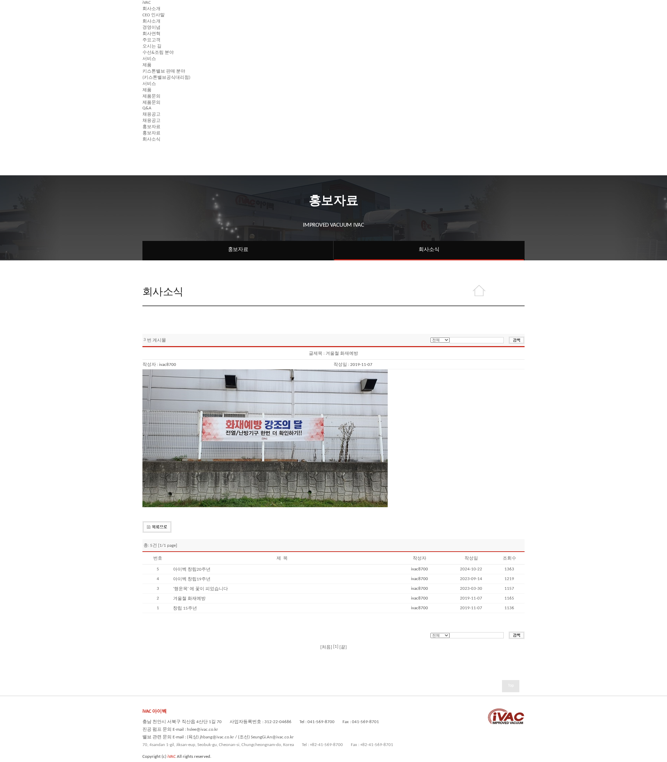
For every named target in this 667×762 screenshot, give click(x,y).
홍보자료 (238, 249)
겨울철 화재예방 (189, 598)
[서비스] (149, 54)
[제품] (146, 60)
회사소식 (429, 249)
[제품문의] (151, 92)
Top (511, 686)
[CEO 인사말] (153, 10)
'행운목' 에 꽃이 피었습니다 (200, 589)
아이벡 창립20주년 (192, 569)
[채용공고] (151, 110)
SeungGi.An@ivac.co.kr (272, 737)
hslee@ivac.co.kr (202, 729)
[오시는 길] (152, 42)
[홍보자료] (151, 122)
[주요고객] (151, 35)
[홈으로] (479, 291)
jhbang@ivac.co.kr (217, 737)
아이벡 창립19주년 (192, 579)
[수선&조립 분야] (158, 48)
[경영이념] (151, 23)
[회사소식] (151, 135)
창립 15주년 (185, 608)
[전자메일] (512, 291)
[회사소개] (151, 4)
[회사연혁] (151, 29)
